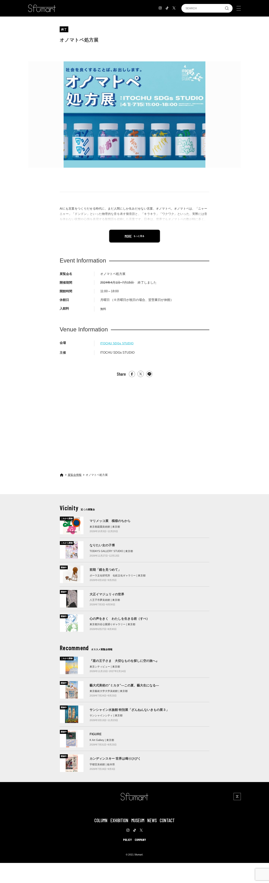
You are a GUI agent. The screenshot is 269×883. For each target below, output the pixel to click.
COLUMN (101, 820)
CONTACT (167, 820)
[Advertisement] (134, 421)
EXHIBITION (119, 820)
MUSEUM (137, 820)
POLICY (127, 839)
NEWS (152, 820)
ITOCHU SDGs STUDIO (117, 343)
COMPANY (140, 839)
